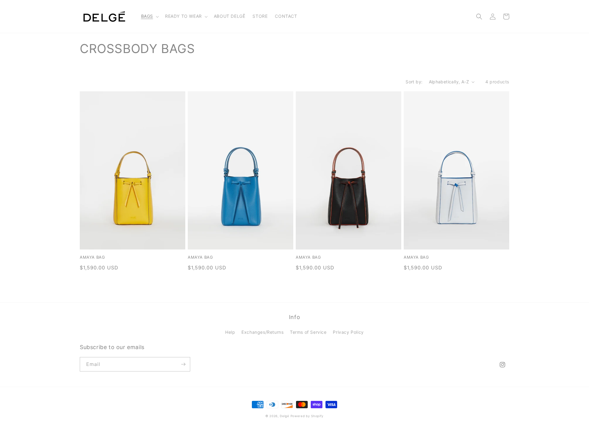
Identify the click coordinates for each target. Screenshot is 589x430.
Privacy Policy (348, 332)
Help (230, 332)
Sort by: (414, 81)
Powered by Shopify (307, 416)
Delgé (284, 416)
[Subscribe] (183, 364)
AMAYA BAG (92, 257)
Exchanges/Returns (262, 332)
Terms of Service (308, 332)
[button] (149, 16)
